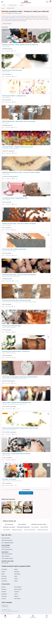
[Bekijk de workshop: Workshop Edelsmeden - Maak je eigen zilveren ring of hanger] (26, 112)
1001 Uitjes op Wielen (7, 553)
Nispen (16, 569)
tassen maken (21, 19)
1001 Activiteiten (6, 538)
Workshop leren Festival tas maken (11, 325)
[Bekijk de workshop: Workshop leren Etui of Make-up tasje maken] (26, 240)
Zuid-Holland (17, 598)
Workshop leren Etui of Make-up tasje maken (14, 249)
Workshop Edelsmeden (23, 527)
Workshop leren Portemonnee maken (12, 70)
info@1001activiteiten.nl (7, 614)
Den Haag (4, 576)
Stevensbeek (17, 574)
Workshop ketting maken (42, 529)
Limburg (4, 598)
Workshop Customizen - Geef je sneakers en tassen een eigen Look (20, 44)
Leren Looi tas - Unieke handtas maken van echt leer (16, 453)
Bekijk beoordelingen (16, 13)
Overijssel (16, 591)
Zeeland (16, 596)
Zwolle (15, 581)
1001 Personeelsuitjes (7, 540)
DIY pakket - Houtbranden (9, 479)
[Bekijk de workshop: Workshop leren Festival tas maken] (26, 317)
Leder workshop (44, 527)
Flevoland (4, 589)
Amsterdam (4, 569)
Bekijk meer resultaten (25, 492)
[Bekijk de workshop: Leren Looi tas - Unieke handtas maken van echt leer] (26, 445)
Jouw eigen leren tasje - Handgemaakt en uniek (14, 198)
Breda (3, 574)
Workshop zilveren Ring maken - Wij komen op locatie (16, 300)
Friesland (4, 591)
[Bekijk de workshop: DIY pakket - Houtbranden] (26, 470)
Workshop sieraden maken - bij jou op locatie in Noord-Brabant (19, 274)
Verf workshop (9, 524)
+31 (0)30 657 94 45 (6, 609)
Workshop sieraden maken (38, 524)
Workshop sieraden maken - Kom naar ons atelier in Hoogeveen (19, 223)
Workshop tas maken (17, 529)
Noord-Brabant (18, 587)
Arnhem (3, 571)
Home (3, 8)
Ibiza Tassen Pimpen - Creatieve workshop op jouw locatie (17, 147)
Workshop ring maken (9, 527)
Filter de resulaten (7, 23)
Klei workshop (22, 524)
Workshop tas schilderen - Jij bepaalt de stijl (14, 95)
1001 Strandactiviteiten (7, 558)
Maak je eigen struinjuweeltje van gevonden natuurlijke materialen (19, 377)
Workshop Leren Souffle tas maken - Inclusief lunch (16, 351)
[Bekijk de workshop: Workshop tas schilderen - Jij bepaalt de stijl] (26, 87)
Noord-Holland (18, 589)
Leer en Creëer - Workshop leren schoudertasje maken (16, 402)
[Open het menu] (2, 2)
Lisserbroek (4, 581)
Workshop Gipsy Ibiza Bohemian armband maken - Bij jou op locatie (20, 428)
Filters (3, 5)
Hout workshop (35, 527)
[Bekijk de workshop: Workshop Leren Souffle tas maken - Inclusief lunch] (26, 342)
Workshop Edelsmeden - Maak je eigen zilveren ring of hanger (18, 121)
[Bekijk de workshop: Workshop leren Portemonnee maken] (26, 61)
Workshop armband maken (29, 529)
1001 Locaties (5, 563)
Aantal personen (13, 5)
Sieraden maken (8, 19)
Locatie (22, 5)
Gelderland (4, 594)
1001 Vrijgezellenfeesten (7, 542)
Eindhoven (4, 578)
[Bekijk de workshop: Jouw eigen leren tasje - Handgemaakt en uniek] (26, 189)
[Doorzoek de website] (47, 2)
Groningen (4, 596)
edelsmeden (15, 19)
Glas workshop (6, 529)
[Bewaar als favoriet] (48, 30)
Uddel (15, 576)
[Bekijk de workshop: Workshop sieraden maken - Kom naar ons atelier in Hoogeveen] (26, 215)
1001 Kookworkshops (7, 549)
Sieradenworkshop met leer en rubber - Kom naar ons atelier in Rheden (21, 172)
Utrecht (16, 578)
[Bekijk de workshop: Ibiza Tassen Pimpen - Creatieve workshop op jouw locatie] (26, 138)
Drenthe (3, 587)
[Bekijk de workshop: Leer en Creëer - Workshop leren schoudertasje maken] (26, 393)
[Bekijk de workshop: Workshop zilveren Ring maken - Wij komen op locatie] (26, 291)
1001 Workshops (6, 547)
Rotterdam (16, 571)
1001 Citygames (5, 556)
